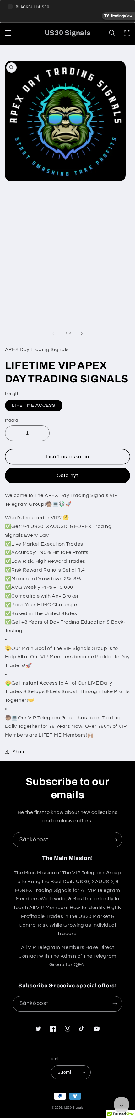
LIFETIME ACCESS (34, 405)
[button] (8, 33)
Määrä (11, 420)
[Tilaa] (115, 839)
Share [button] (19, 751)
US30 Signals (74, 1107)
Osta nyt (67, 475)
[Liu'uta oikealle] (82, 333)
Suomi (64, 1072)
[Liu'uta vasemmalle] (53, 333)
